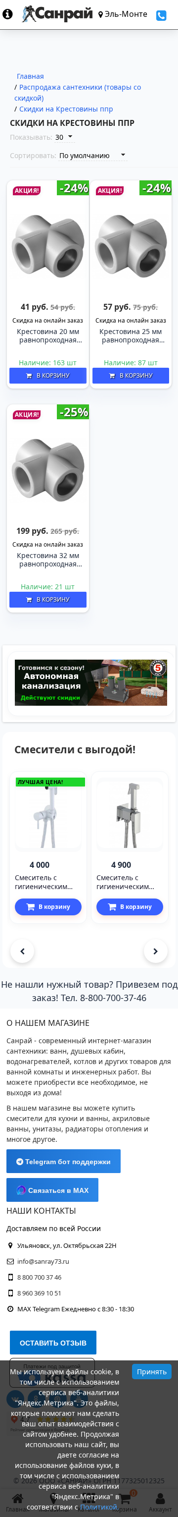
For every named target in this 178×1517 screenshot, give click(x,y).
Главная (30, 76)
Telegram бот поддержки (67, 1162)
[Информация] (12, 14)
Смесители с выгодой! (74, 749)
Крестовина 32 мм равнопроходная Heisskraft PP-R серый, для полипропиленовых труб (48, 560)
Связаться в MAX (57, 1190)
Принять (152, 1371)
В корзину (53, 375)
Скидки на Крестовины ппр (66, 108)
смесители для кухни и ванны (57, 1118)
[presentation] (22, 951)
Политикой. (99, 1507)
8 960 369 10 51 (39, 1293)
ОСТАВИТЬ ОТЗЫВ (53, 1343)
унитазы (47, 1128)
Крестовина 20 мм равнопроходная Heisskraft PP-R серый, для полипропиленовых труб (48, 336)
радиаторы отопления (103, 1128)
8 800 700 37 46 (39, 1277)
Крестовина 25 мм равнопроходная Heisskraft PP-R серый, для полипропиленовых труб (131, 336)
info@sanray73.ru (43, 1261)
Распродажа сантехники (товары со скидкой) (77, 92)
